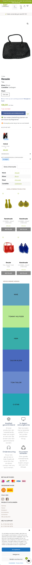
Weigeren (16, 554)
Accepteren (16, 549)
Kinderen (4, 510)
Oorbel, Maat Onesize (8, 222)
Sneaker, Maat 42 (5, 146)
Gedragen (18, 183)
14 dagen (5, 159)
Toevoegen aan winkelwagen (13, 113)
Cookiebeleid (12, 563)
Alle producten (5, 517)
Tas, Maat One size (8, 265)
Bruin (17, 176)
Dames (3, 506)
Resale (17, 173)
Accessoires (5, 512)
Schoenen (4, 514)
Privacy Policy (19, 563)
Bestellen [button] (8, 229)
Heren (3, 508)
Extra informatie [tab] (10, 167)
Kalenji (6, 139)
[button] (29, 530)
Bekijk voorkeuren (16, 559)
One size (18, 180)
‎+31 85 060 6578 (8, 524)
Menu (15, 7)
